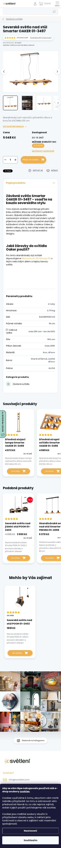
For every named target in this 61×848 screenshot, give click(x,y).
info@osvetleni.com (19, 779)
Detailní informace (13, 126)
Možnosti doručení (43, 151)
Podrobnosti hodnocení (41, 38)
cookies (24, 791)
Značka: (18, 45)
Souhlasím (30, 840)
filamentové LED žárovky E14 (36, 258)
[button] (20, 635)
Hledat (54, 11)
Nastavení (30, 830)
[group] (30, 623)
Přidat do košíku (31, 159)
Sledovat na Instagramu (33, 740)
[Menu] (57, 3)
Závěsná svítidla (21, 384)
